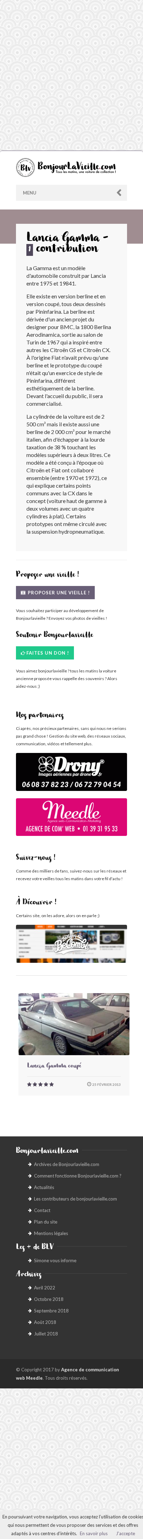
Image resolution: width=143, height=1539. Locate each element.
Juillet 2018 (46, 1333)
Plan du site (45, 1222)
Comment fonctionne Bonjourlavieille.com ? (77, 1176)
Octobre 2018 (49, 1299)
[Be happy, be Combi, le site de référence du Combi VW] (71, 944)
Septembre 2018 (51, 1310)
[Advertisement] (71, 75)
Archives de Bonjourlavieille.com (66, 1164)
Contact (42, 1210)
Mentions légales (51, 1233)
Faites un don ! (47, 653)
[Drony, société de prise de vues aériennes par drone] (71, 775)
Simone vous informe (55, 1260)
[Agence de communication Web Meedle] (71, 820)
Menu (29, 193)
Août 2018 (45, 1322)
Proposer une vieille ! (58, 592)
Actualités (44, 1187)
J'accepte (125, 1533)
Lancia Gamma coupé (54, 1066)
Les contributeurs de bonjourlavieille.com (75, 1199)
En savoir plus (94, 1533)
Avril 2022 (44, 1287)
